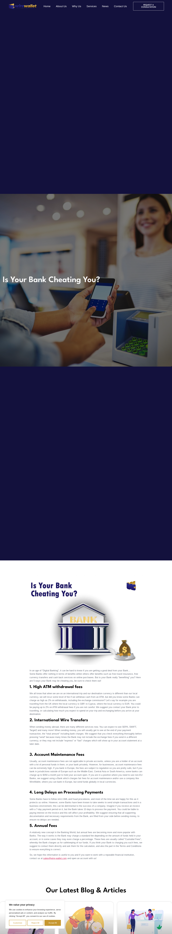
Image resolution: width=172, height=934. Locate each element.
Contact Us (120, 6)
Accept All (53, 923)
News (105, 6)
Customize (17, 923)
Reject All (35, 923)
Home (47, 6)
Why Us (76, 6)
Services (92, 6)
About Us (61, 6)
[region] (34, 914)
